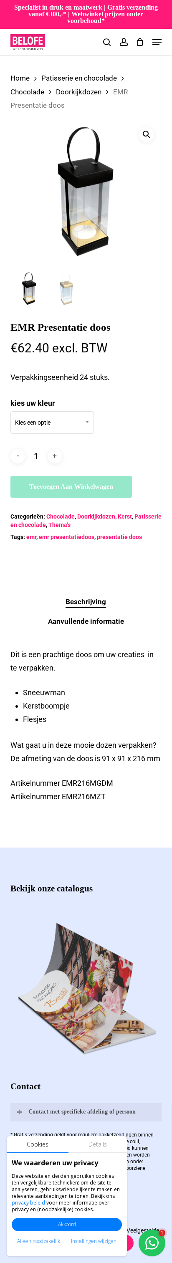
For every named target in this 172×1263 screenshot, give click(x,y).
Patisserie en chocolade (79, 78)
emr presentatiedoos (66, 537)
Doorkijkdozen (78, 92)
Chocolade (27, 92)
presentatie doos (119, 537)
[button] (157, 42)
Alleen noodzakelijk (38, 1241)
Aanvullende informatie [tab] (86, 621)
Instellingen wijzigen (93, 1241)
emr (31, 537)
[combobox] (52, 422)
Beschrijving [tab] (86, 601)
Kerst (125, 516)
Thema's (59, 524)
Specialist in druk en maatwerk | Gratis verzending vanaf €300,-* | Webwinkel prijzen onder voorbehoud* (86, 14)
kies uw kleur (32, 403)
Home (20, 78)
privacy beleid (28, 1202)
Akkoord (67, 1224)
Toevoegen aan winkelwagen (71, 486)
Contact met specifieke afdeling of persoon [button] (82, 1112)
